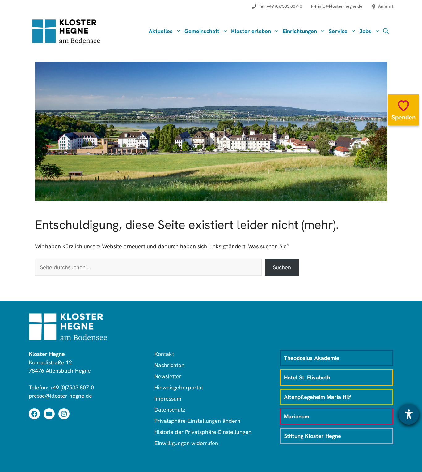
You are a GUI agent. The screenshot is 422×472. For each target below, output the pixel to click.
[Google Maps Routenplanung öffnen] (382, 9)
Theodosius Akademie (311, 358)
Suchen (282, 267)
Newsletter (167, 376)
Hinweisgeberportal (178, 387)
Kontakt (164, 353)
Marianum (296, 416)
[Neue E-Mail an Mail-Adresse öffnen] (336, 9)
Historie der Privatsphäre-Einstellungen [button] (202, 431)
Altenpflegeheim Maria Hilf (317, 397)
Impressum (167, 398)
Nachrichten (169, 365)
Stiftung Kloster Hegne (312, 436)
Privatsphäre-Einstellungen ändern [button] (197, 420)
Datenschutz (169, 409)
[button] (386, 31)
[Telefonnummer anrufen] (277, 9)
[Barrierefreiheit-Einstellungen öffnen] (409, 414)
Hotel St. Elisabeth (307, 377)
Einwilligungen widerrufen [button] (186, 443)
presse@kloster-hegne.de (60, 395)
